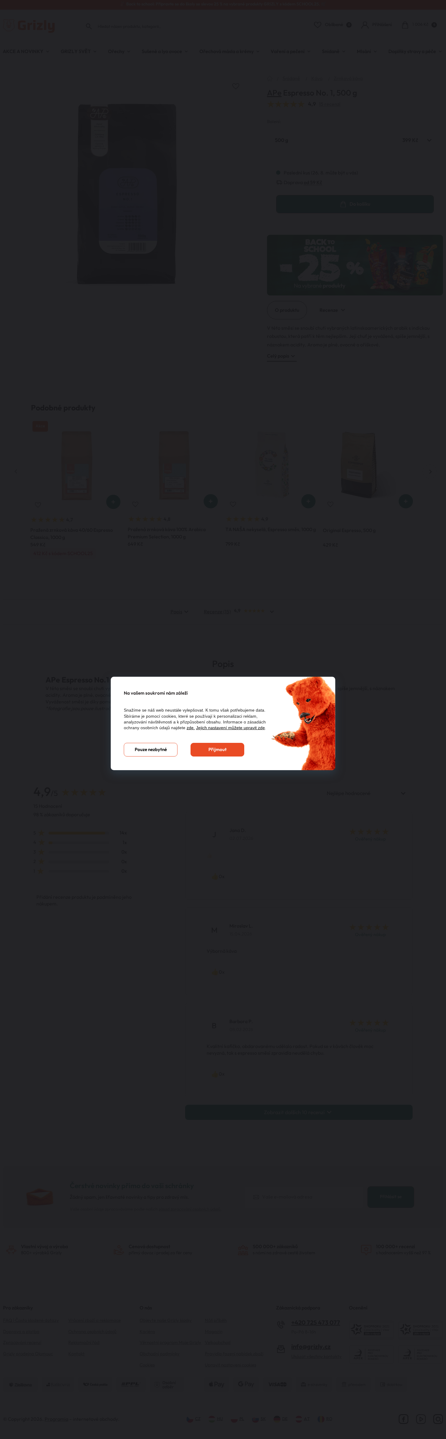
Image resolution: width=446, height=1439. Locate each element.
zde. (191, 727)
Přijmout (217, 749)
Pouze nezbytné (151, 749)
